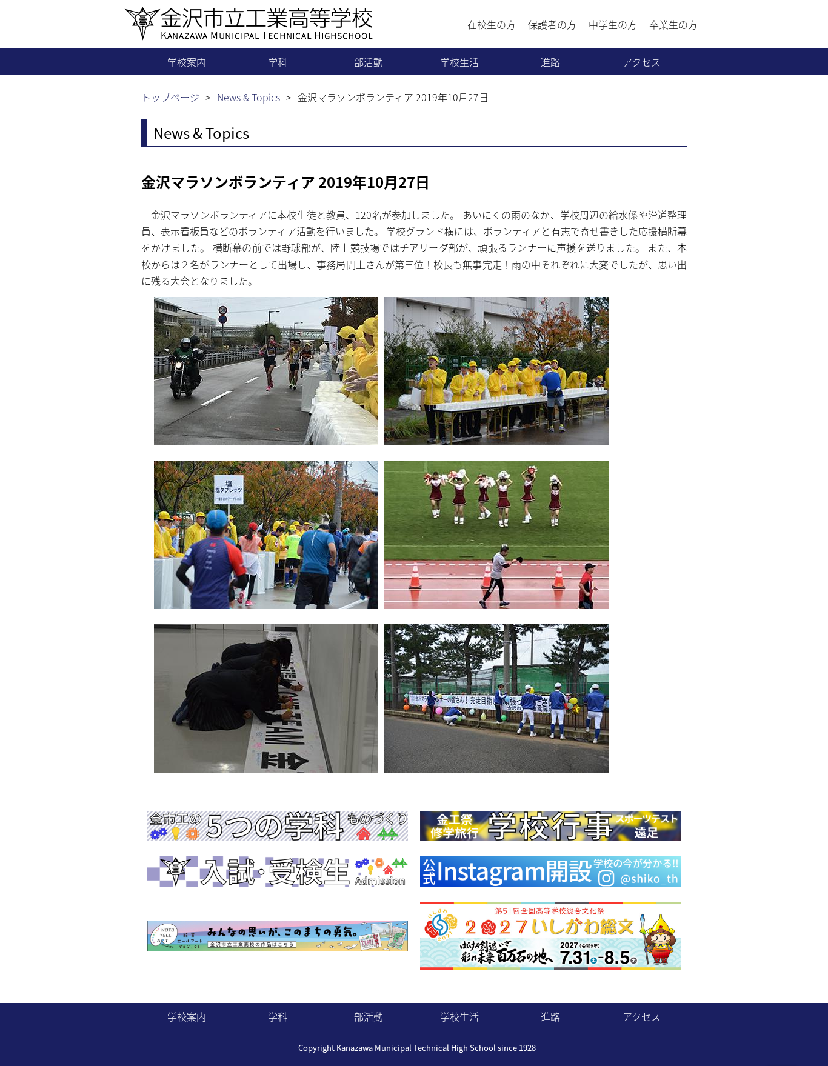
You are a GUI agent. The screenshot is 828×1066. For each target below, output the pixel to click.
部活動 (368, 62)
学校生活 (459, 62)
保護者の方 (552, 24)
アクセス (642, 62)
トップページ (170, 97)
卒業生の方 (673, 24)
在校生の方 (491, 24)
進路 (550, 62)
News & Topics (248, 97)
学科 (277, 62)
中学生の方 (613, 24)
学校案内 (186, 62)
